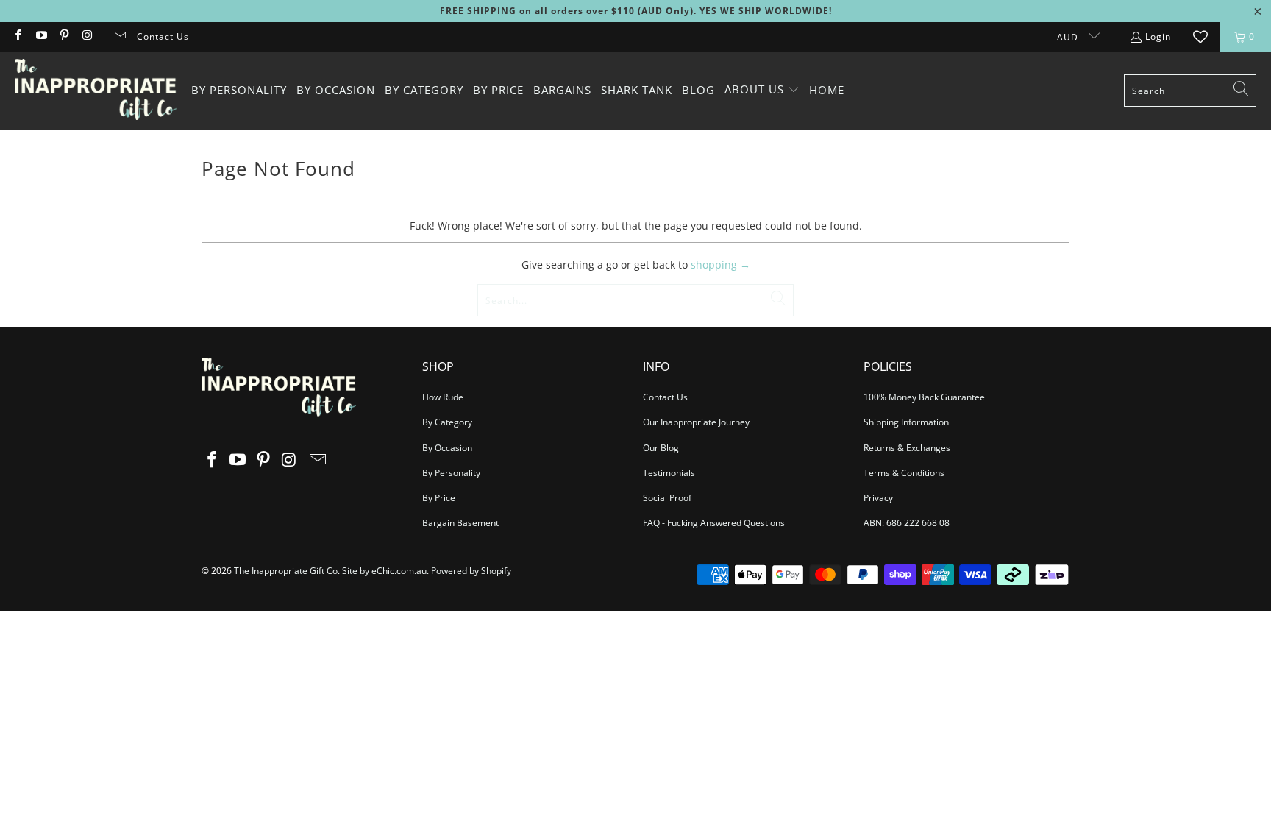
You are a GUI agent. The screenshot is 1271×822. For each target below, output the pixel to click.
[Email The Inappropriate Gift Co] (119, 36)
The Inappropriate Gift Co (286, 570)
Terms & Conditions (904, 473)
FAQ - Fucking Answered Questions (714, 523)
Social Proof (667, 498)
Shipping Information (906, 422)
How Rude (442, 397)
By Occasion (447, 448)
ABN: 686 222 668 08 (907, 523)
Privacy (878, 498)
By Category (447, 422)
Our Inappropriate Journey (696, 422)
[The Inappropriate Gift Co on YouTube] (40, 36)
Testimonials (669, 473)
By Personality (451, 473)
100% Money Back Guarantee (924, 397)
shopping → (720, 265)
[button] (762, 90)
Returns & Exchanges (907, 448)
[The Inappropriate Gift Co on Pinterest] (63, 36)
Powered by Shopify (471, 570)
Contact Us (163, 36)
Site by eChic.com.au (384, 570)
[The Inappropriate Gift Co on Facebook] (17, 36)
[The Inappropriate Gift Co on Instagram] (86, 36)
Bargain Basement (460, 523)
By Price (438, 498)
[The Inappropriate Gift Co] (96, 90)
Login (1158, 36)
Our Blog (661, 448)
